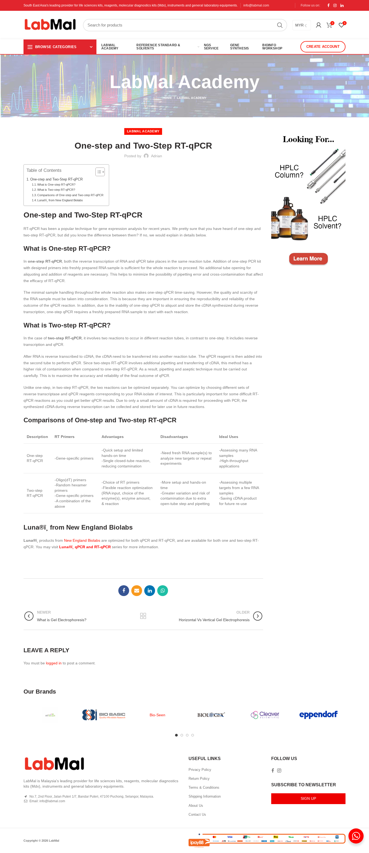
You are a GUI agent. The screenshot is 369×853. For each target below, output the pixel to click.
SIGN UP (308, 798)
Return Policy (199, 779)
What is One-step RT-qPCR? (56, 184)
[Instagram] (334, 5)
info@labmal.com (256, 5)
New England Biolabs (82, 540)
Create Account (323, 47)
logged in (54, 663)
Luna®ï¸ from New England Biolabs (60, 200)
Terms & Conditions (204, 787)
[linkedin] (341, 5)
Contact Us (197, 814)
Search (280, 25)
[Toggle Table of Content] (97, 171)
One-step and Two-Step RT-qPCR (56, 179)
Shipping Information (205, 796)
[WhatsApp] (162, 590)
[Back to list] (143, 616)
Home (167, 97)
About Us (196, 806)
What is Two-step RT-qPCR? (56, 189)
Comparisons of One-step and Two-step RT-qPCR (70, 195)
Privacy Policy (200, 770)
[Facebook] (328, 5)
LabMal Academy (191, 97)
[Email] (136, 590)
